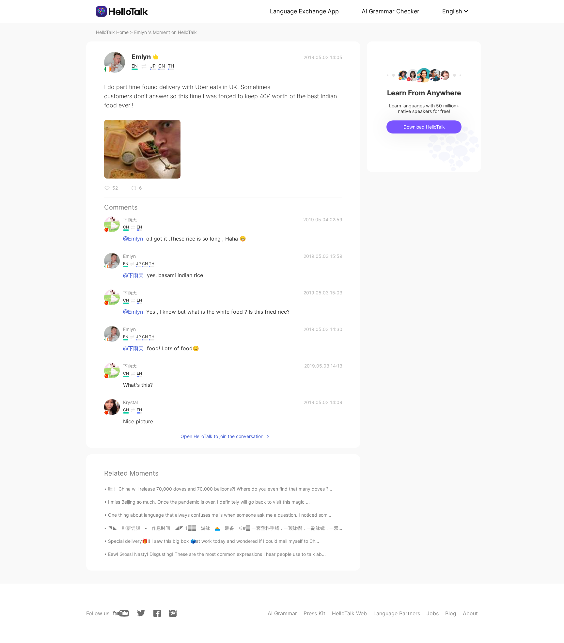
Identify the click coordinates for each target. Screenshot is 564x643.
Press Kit (314, 613)
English (452, 11)
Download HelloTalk (424, 127)
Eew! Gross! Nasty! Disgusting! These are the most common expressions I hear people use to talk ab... (217, 554)
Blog (450, 613)
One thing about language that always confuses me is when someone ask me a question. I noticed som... (219, 515)
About (470, 613)
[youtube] (121, 613)
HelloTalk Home (112, 32)
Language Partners (396, 613)
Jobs (433, 613)
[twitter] (141, 613)
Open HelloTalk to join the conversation (221, 436)
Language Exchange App (304, 11)
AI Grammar (282, 613)
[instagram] (173, 613)
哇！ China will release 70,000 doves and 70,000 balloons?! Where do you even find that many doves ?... (220, 489)
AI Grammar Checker (390, 11)
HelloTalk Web (349, 613)
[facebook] (157, 613)
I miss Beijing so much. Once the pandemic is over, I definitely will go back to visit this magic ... (209, 502)
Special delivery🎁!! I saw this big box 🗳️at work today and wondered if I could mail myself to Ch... (213, 541)
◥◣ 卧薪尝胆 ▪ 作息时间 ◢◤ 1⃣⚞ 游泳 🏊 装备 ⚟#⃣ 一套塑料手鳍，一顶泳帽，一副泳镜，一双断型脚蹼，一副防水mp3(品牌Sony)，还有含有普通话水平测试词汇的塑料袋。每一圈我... (315, 528)
